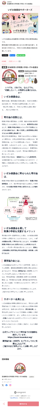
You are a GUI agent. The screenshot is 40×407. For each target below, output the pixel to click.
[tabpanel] (20, 208)
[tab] (4, 61)
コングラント (14, 398)
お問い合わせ (7, 379)
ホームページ (7, 382)
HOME (4, 61)
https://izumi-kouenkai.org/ (20, 337)
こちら (19, 343)
